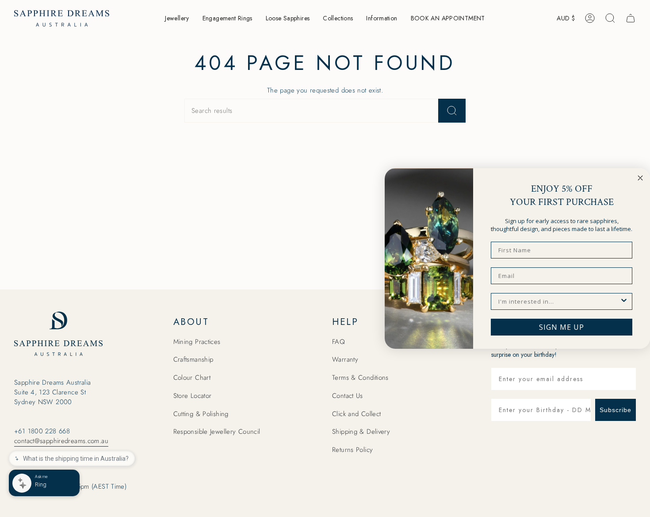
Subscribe (615, 409)
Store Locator (192, 396)
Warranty (345, 359)
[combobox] (558, 301)
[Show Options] (623, 301)
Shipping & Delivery (361, 431)
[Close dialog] (640, 178)
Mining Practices (197, 342)
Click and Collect (356, 414)
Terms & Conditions (360, 377)
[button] (176, 18)
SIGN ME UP (561, 327)
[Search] (452, 111)
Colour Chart (192, 377)
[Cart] (630, 18)
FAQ (338, 342)
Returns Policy (352, 450)
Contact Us (347, 396)
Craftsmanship (193, 359)
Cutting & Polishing (201, 414)
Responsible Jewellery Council (216, 431)
